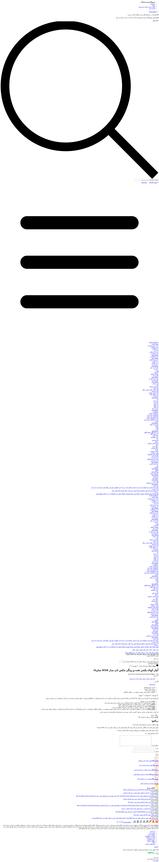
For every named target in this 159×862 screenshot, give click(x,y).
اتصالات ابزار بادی (141, 487)
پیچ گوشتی (155, 412)
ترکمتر (156, 441)
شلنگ (156, 470)
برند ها (156, 492)
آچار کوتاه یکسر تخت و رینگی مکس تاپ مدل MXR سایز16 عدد (141, 661)
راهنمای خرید (151, 834)
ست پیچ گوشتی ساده (152, 418)
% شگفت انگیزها (153, 342)
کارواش (156, 372)
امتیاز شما (155, 733)
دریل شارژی (155, 364)
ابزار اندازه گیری (153, 464)
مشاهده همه (155, 355)
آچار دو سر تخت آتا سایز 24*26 (131, 789)
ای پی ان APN (107, 494)
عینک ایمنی (155, 478)
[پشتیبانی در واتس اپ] (122, 822)
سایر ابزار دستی (154, 424)
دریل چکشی (155, 363)
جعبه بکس (155, 435)
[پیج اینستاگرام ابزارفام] (117, 822)
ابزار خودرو (155, 489)
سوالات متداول (151, 840)
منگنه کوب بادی (104, 487)
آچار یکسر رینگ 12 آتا (139, 815)
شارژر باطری (154, 453)
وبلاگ (153, 5)
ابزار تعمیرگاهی (154, 434)
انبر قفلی (155, 405)
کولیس (156, 467)
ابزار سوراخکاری (153, 359)
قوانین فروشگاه (150, 837)
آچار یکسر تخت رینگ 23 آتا (135, 802)
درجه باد (123, 487)
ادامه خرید (155, 860)
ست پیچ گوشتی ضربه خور (151, 419)
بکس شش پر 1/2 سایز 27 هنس (131, 793)
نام (157, 748)
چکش (156, 426)
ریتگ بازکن (155, 446)
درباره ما (152, 3)
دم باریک (156, 404)
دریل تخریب (155, 361)
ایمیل (156, 751)
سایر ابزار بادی (95, 487)
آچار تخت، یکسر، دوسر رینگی (150, 389)
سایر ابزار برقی (154, 367)
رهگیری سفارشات (150, 836)
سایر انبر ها (155, 408)
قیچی (156, 427)
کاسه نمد (141, 490)
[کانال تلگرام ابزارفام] (120, 822)
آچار (157, 385)
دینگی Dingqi (148, 494)
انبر (157, 399)
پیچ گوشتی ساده (153, 413)
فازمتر (156, 421)
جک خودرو (147, 490)
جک (157, 438)
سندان (156, 449)
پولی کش (130, 490)
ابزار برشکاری (154, 347)
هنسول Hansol (126, 494)
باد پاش (134, 487)
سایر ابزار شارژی (153, 378)
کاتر (157, 429)
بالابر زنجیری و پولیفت (152, 483)
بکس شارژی (154, 380)
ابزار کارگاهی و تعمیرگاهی (151, 432)
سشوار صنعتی (154, 374)
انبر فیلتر (156, 407)
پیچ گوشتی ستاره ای (152, 415)
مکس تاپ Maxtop (116, 494)
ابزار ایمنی (155, 476)
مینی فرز (155, 350)
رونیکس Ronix (141, 494)
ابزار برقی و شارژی (153, 345)
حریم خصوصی (151, 839)
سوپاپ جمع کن (154, 451)
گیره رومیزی (154, 457)
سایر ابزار (155, 481)
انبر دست (155, 400)
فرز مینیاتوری (154, 353)
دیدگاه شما (154, 745)
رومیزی (156, 369)
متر (157, 465)
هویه (157, 371)
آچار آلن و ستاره (153, 386)
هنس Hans (155, 494)
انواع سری (150, 487)
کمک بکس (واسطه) (153, 454)
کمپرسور (111, 487)
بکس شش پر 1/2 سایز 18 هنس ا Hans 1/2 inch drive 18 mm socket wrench (97, 805)
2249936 (152, 12)
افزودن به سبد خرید (153, 663)
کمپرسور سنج (154, 473)
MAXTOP (152, 684)
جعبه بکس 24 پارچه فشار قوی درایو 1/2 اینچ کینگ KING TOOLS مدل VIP (96, 796)
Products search (154, 180)
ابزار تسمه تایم (154, 490)
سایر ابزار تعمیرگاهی (152, 459)
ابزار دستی (155, 383)
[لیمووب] (150, 853)
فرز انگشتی (117, 487)
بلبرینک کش (155, 440)
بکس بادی (155, 487)
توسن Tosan (133, 494)
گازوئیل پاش (154, 456)
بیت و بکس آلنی (154, 394)
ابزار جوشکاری (154, 356)
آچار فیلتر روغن (116, 490)
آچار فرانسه (155, 391)
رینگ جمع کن (154, 448)
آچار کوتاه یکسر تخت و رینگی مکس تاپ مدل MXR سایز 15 (108, 818)
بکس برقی (155, 375)
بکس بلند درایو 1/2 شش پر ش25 (130, 808)
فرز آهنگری (155, 348)
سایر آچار (155, 396)
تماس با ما (152, 8)
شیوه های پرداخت (150, 844)
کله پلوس (136, 490)
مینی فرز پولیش (153, 352)
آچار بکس (155, 388)
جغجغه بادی (129, 487)
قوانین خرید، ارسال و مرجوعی (146, 7)
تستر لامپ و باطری (153, 443)
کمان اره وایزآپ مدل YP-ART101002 (125, 811)
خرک (157, 445)
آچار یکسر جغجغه (153, 393)
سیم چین (155, 402)
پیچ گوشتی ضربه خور (152, 416)
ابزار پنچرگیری (154, 460)
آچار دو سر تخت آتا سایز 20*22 (131, 799)
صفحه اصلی (155, 344)
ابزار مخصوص (154, 437)
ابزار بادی (155, 486)
